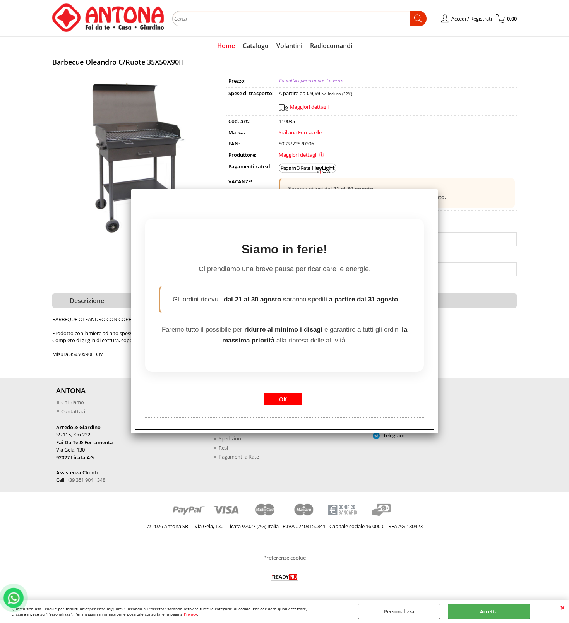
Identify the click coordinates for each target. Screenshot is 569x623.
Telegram (393, 435)
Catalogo (256, 45)
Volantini (289, 45)
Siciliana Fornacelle (300, 132)
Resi (223, 447)
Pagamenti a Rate (239, 456)
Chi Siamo (72, 402)
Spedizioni (230, 438)
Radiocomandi (331, 45)
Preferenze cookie (284, 557)
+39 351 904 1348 (86, 479)
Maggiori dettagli (309, 106)
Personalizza (399, 611)
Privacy (190, 614)
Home (226, 45)
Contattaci (73, 411)
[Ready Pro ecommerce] (284, 577)
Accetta (489, 611)
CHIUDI (562, 607)
